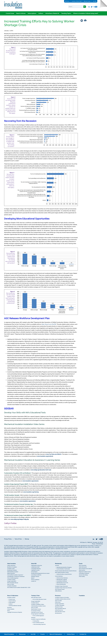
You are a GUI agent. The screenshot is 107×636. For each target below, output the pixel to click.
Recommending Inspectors (40, 624)
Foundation (82, 595)
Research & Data (59, 607)
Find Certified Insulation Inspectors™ (15, 574)
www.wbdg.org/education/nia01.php (41, 470)
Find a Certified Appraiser (12, 578)
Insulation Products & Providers (62, 597)
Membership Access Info (62, 582)
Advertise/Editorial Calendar (15, 605)
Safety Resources (59, 610)
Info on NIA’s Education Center (39, 599)
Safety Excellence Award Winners (64, 574)
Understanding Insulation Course (38, 606)
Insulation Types (11, 568)
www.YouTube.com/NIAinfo (53, 454)
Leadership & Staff (35, 567)
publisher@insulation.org (42, 548)
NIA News (9, 607)
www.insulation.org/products (45, 456)
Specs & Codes (10, 584)
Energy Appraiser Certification (37, 613)
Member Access (87, 1)
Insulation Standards (11, 585)
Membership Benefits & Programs (64, 567)
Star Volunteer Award (59, 589)
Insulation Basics (35, 602)
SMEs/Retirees (58, 591)
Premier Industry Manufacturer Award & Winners (65, 570)
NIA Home (67, 1)
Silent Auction (82, 570)
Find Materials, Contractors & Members (16, 576)
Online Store (57, 602)
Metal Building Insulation (12, 571)
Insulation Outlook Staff (77, 1)
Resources (58, 595)
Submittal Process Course (37, 612)
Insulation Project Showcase (61, 586)
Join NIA (94, 1)
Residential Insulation (12, 570)
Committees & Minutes (36, 574)
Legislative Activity (35, 570)
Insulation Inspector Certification (38, 619)
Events (80, 563)
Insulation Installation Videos (37, 604)
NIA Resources (58, 613)
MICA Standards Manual (12, 582)
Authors (40, 13)
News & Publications (12, 595)
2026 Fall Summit (83, 567)
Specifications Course (36, 609)
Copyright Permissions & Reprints (14, 612)
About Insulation (11, 563)
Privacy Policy (8, 539)
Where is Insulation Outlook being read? (85, 13)
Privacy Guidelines (35, 579)
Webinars (33, 617)
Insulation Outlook (11, 579)
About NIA (34, 563)
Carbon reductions (11, 565)
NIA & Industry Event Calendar (85, 568)
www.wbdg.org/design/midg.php (19, 519)
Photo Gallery (82, 576)
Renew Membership (61, 584)
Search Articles (21, 13)
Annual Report (34, 571)
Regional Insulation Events (85, 571)
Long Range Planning (35, 568)
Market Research (11, 573)
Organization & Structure (36, 565)
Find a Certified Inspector (38, 622)
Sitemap (27, 539)
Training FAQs (36, 621)
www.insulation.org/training (31, 492)
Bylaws (32, 578)
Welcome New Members (62, 578)
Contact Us (33, 581)
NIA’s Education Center (36, 597)
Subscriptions (32, 13)
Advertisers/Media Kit (52, 13)
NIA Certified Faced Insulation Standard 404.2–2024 (18, 587)
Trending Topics (66, 13)
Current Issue (10, 13)
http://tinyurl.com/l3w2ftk (49, 324)
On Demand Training (35, 610)
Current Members (59, 576)
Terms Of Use (18, 539)
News (8, 610)
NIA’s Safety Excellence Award (62, 572)
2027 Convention (82, 565)
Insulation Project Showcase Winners (63, 587)
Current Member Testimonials (63, 568)
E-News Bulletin (10, 609)
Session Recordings (83, 574)
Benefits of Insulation (12, 567)
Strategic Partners (35, 576)
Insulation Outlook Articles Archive (62, 599)
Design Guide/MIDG (11, 581)
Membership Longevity (62, 579)
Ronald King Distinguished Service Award (40, 573)
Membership (58, 563)
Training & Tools (35, 595)
